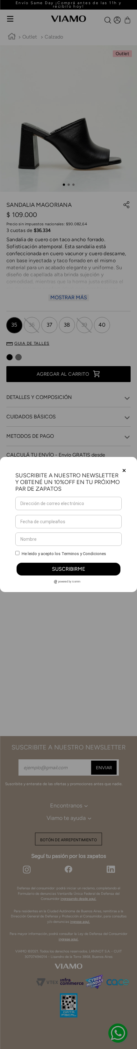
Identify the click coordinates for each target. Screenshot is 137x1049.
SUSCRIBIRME (68, 569)
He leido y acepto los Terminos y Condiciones (64, 553)
